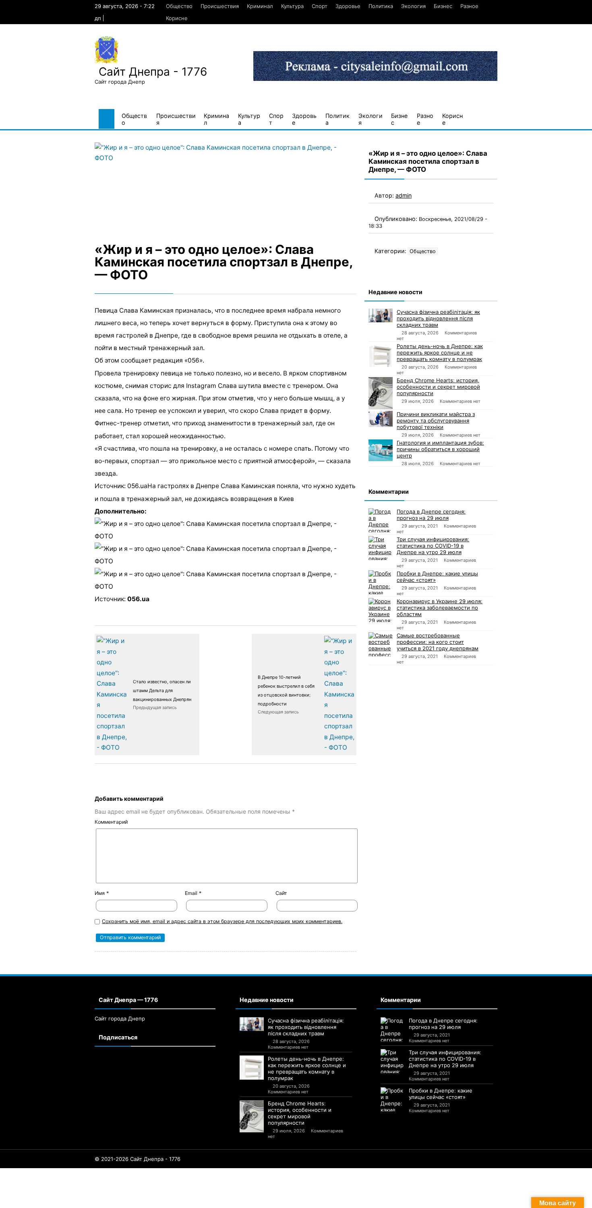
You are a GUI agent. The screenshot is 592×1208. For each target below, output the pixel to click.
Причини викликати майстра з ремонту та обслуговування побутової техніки (436, 420)
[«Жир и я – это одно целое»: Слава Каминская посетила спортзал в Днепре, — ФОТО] (225, 184)
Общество (179, 6)
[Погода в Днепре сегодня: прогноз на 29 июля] (380, 520)
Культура (292, 6)
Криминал (260, 6)
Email (193, 893)
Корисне (177, 18)
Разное (469, 6)
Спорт (319, 6)
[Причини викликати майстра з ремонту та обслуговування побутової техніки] (380, 419)
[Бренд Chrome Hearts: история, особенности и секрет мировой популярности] (380, 393)
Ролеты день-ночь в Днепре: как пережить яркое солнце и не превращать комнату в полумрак (440, 352)
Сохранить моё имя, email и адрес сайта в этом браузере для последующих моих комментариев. (222, 921)
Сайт (281, 893)
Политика (380, 6)
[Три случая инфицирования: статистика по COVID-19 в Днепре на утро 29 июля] (380, 548)
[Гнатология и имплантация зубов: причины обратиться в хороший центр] (380, 450)
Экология (413, 6)
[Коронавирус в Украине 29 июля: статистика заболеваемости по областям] (380, 610)
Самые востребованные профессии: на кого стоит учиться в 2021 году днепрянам (437, 641)
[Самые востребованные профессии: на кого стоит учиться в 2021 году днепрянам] (380, 644)
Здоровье (347, 6)
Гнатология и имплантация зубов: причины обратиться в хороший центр (440, 449)
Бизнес (443, 6)
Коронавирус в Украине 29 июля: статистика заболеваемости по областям (439, 607)
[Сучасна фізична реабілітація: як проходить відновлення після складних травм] (380, 315)
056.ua (138, 599)
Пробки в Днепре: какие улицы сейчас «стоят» (437, 576)
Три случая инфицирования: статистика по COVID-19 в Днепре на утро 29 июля (433, 545)
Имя (102, 893)
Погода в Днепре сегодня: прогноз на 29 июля (431, 514)
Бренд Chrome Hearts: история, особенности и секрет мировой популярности (438, 386)
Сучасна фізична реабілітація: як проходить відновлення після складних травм (438, 318)
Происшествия (220, 6)
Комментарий (111, 822)
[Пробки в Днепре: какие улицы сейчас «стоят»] (380, 582)
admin (403, 195)
